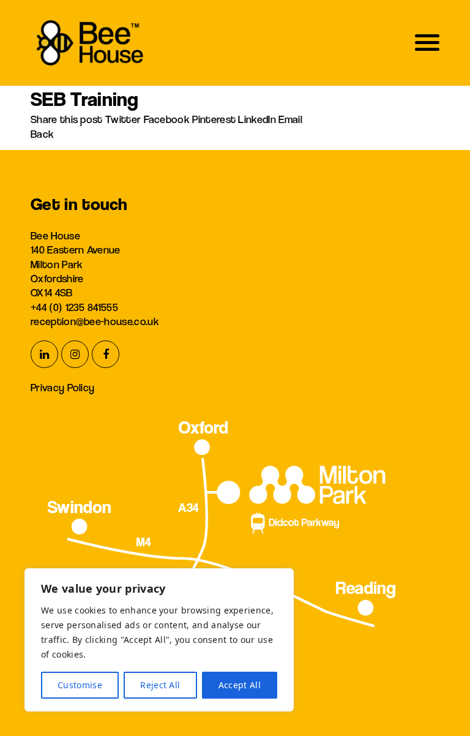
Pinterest (215, 119)
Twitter (124, 119)
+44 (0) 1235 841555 (74, 307)
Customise (80, 685)
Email (290, 119)
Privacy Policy (62, 387)
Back (42, 133)
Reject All (160, 685)
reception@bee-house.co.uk (95, 321)
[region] (159, 640)
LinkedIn (258, 119)
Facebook (168, 119)
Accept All (239, 685)
